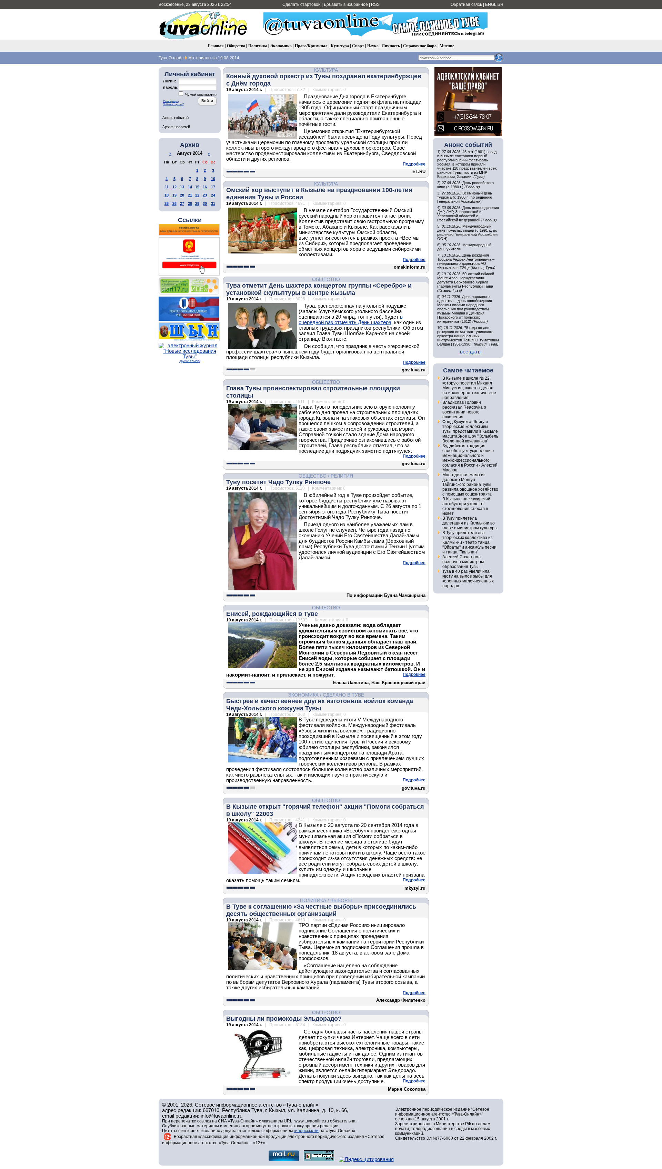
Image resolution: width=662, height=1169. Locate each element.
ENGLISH (494, 4)
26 (174, 203)
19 (174, 195)
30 (205, 203)
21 (190, 195)
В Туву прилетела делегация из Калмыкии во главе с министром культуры (470, 523)
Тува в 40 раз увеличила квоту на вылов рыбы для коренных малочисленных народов (468, 578)
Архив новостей (176, 126)
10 (213, 179)
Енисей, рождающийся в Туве (272, 613)
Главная (216, 46)
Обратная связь (466, 4)
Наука (373, 46)
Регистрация (171, 101)
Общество (236, 46)
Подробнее (414, 164)
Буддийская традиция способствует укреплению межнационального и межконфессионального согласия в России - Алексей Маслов (470, 457)
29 (197, 203)
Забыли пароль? (173, 104)
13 (182, 187)
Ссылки (190, 220)
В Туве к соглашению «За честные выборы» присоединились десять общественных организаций (321, 910)
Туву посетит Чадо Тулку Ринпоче (278, 482)
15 (197, 187)
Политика (257, 46)
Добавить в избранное (346, 4)
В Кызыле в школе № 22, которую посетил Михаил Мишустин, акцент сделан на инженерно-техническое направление (469, 388)
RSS (375, 4)
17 (213, 187)
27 (182, 203)
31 (213, 203)
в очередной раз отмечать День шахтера (351, 319)
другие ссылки (189, 361)
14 (190, 187)
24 (213, 195)
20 (182, 195)
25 (166, 203)
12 (174, 187)
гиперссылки (306, 1130)
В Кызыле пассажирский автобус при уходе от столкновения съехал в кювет (466, 506)
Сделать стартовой (301, 4)
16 (205, 187)
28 (190, 203)
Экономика (281, 46)
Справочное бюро (420, 46)
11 (167, 187)
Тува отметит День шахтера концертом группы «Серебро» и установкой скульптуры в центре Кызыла (319, 289)
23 (205, 195)
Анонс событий (175, 117)
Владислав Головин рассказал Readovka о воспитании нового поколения (464, 409)
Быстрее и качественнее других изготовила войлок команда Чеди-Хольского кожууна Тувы (319, 705)
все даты (471, 351)
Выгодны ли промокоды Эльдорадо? (284, 1018)
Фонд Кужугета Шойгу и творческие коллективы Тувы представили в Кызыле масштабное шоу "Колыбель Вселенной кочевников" (470, 431)
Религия (342, 476)
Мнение (447, 46)
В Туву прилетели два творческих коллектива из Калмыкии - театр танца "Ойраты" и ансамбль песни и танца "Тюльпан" (469, 542)
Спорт (358, 46)
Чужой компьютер (200, 94)
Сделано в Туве (343, 695)
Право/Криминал (311, 46)
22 (197, 195)
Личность (391, 46)
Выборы (341, 900)
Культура (340, 46)
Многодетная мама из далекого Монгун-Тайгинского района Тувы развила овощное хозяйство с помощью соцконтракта (470, 484)
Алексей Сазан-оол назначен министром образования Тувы (463, 561)
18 (166, 195)
